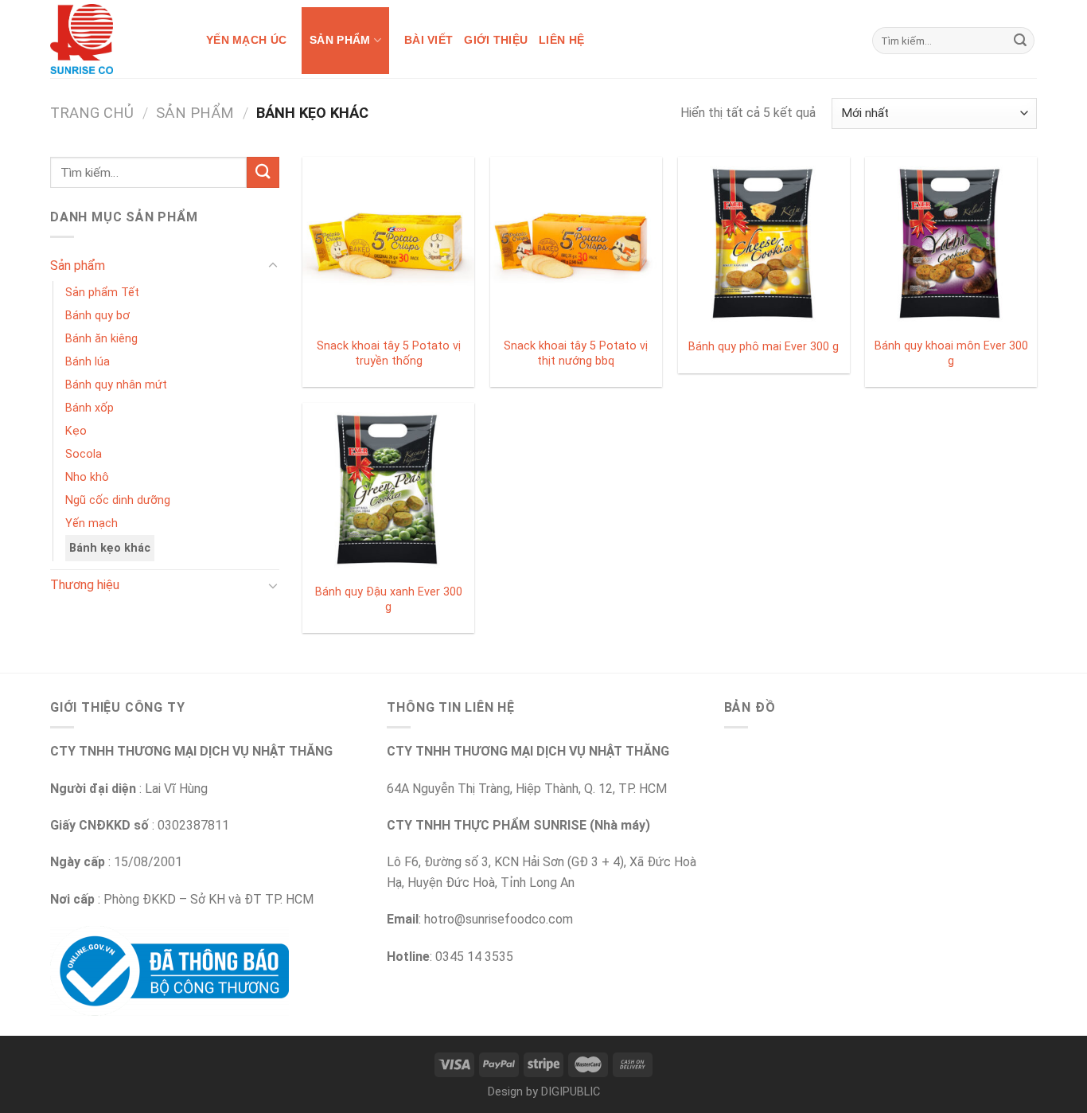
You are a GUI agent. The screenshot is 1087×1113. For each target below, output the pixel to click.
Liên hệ (561, 39)
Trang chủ (92, 112)
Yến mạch (91, 523)
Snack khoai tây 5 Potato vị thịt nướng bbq (576, 353)
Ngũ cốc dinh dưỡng (117, 500)
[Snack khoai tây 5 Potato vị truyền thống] (388, 243)
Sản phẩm (340, 39)
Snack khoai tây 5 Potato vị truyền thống (389, 353)
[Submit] (1020, 40)
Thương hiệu (84, 584)
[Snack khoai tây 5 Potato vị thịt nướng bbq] (576, 243)
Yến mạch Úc (246, 39)
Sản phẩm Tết (102, 292)
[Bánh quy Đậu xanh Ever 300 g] (388, 489)
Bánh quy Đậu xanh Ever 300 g (388, 599)
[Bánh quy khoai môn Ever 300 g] (951, 243)
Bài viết (428, 39)
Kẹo (76, 431)
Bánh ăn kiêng (101, 339)
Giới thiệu (496, 39)
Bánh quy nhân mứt (116, 385)
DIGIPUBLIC (570, 1092)
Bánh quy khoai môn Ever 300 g (951, 353)
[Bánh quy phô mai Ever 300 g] (764, 243)
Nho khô (87, 477)
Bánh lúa (87, 362)
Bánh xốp (89, 408)
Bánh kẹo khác (109, 548)
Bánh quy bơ (97, 315)
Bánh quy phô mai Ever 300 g (763, 346)
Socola (83, 454)
